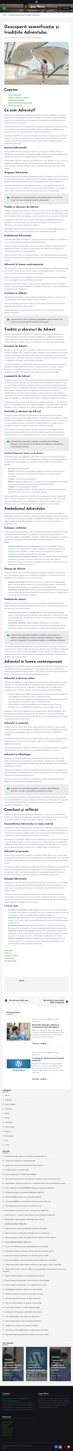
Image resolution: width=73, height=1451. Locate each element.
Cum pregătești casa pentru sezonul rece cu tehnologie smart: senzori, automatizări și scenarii (35, 1183)
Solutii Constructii (7, 1430)
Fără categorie (9, 1127)
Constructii (8, 1109)
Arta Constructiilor (7, 1428)
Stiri (6, 1140)
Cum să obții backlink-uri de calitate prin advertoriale (22, 1316)
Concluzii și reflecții (15, 105)
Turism (7, 1145)
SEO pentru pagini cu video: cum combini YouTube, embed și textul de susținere (30, 1237)
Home (4, 15)
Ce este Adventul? (14, 95)
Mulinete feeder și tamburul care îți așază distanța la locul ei (24, 1276)
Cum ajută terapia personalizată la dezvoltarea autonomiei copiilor (26, 1334)
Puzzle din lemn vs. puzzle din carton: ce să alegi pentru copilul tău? (26, 1210)
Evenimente (9, 1122)
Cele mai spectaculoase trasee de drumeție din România (23, 1321)
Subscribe (66, 8)
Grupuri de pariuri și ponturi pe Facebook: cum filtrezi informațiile (26, 1228)
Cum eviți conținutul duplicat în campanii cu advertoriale (23, 1303)
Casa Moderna (6, 1424)
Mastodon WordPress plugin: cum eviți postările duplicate (23, 1197)
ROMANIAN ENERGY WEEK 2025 (15, 1224)
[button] (66, 1343)
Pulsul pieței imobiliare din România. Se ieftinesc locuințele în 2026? (27, 1255)
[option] (13, 1364)
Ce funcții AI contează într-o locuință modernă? (20, 1160)
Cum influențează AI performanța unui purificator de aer (23, 1206)
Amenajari (8, 1100)
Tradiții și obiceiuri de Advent (18, 97)
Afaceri (7, 1095)
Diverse (7, 1118)
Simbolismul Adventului (16, 100)
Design (7, 1113)
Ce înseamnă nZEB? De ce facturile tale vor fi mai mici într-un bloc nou (27, 1201)
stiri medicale (9, 958)
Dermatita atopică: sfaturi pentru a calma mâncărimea (22, 1298)
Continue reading (39, 1043)
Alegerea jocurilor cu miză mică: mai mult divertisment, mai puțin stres (27, 1233)
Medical (7, 1131)
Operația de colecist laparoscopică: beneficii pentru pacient (24, 1165)
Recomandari (15, 37)
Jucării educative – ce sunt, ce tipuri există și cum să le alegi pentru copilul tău (30, 1215)
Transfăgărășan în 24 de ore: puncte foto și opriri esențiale (23, 1289)
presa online (8, 950)
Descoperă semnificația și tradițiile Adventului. (24, 15)
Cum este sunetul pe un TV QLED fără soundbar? (20, 1174)
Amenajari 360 (6, 1435)
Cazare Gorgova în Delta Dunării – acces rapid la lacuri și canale (26, 1285)
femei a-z (7, 953)
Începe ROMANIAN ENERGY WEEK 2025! (18, 1242)
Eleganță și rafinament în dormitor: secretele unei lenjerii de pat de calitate (29, 1251)
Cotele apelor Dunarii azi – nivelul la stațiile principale (22, 1307)
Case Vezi (5, 1426)
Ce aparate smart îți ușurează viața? (17, 1169)
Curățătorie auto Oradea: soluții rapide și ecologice (21, 1325)
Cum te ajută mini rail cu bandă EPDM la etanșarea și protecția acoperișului (29, 1188)
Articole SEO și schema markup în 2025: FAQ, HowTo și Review (24, 1219)
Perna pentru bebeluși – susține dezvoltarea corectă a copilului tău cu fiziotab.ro (30, 1260)
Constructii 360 (7, 1432)
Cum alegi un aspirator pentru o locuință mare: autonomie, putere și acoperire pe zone (32, 1179)
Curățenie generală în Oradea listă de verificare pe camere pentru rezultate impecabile (33, 1264)
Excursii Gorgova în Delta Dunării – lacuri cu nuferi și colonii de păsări (27, 1280)
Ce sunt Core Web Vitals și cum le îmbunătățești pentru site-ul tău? (26, 1246)
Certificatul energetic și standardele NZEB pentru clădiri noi (24, 1192)
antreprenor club (10, 961)
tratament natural (10, 955)
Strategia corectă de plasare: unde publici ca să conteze (23, 1312)
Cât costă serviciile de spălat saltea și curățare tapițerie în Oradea (26, 1330)
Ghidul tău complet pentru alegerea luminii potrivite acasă (24, 1294)
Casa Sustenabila (7, 1422)
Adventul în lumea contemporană (20, 103)
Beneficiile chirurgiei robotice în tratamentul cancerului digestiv (25, 1156)
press (8, 37)
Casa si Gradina (10, 1104)
